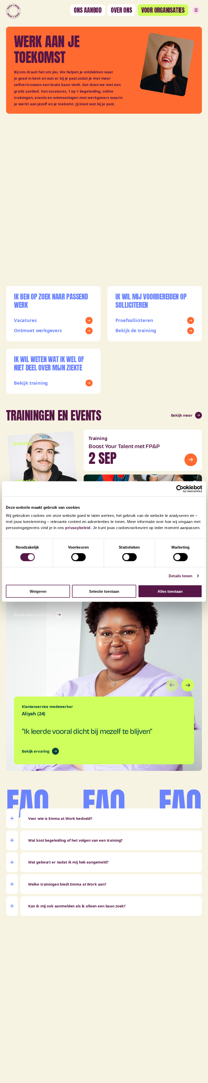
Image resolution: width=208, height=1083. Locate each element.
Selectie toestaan (104, 591)
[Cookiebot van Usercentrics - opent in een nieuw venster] (180, 489)
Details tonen (180, 576)
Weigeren (38, 591)
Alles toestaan (170, 591)
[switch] (78, 557)
